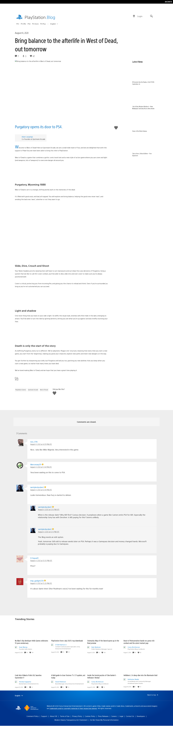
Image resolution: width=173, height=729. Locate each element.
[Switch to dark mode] (134, 16)
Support (44, 716)
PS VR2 (23, 24)
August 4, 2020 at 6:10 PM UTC (48, 509)
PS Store (35, 24)
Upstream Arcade (33, 390)
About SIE (53, 716)
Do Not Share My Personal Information (104, 720)
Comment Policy (33, 716)
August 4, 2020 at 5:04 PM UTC (41, 467)
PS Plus (43, 24)
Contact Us (130, 716)
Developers (141, 716)
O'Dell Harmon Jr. (61, 645)
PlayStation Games (20, 390)
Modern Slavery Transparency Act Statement (71, 720)
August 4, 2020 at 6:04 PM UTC (41, 490)
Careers (114, 716)
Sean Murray (23, 647)
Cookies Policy (90, 716)
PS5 (17, 24)
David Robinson (60, 682)
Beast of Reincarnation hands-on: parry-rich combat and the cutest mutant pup (139, 641)
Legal (121, 716)
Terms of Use (64, 716)
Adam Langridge (27, 137)
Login (139, 16)
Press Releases (103, 716)
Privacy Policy (77, 716)
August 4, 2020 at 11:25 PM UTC (41, 583)
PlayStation (40, 17)
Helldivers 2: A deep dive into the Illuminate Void (140, 675)
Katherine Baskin (133, 679)
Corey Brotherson (134, 647)
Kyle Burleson (96, 647)
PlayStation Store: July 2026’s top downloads (67, 640)
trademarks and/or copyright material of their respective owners (73, 708)
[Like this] (30, 653)
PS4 (29, 24)
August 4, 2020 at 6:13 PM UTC (48, 532)
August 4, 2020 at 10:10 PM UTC (41, 560)
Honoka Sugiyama (25, 682)
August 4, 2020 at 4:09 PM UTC (41, 444)
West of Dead (44, 390)
